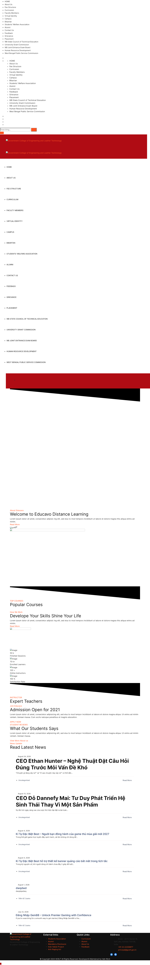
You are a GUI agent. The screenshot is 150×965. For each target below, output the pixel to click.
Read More (127, 780)
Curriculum (9, 10)
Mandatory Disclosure (57, 944)
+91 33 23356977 (125, 947)
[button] (15, 524)
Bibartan (8, 22)
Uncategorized (24, 780)
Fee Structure (10, 7)
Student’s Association (57, 939)
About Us (8, 4)
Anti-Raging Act (54, 949)
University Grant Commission (17, 45)
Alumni (7, 27)
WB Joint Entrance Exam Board (17, 47)
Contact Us (9, 30)
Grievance (9, 36)
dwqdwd (21, 888)
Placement (9, 39)
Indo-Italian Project (56, 947)
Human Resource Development (18, 50)
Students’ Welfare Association (17, 24)
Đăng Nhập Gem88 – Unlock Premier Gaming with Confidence (53, 915)
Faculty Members (12, 13)
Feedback (9, 33)
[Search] (34, 129)
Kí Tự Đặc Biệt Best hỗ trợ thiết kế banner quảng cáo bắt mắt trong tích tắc (62, 861)
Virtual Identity (11, 16)
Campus (8, 19)
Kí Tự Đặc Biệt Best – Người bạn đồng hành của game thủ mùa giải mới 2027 (62, 834)
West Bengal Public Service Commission (21, 53)
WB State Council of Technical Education (21, 42)
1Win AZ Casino (24, 898)
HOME (7, 1)
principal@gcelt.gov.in (127, 950)
